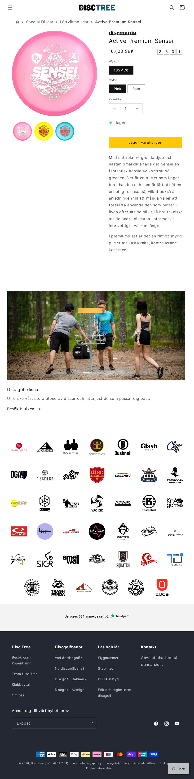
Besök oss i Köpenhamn (21, 660)
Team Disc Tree (25, 674)
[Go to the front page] (17, 22)
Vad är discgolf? (68, 658)
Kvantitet (116, 99)
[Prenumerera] (91, 723)
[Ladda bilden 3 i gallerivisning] (64, 131)
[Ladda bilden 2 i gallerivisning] (43, 131)
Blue (136, 89)
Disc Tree (37, 763)
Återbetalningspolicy (87, 763)
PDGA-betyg (108, 679)
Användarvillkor (144, 763)
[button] (10, 7)
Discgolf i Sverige (69, 690)
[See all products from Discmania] (145, 33)
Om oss (18, 695)
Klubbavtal (21, 684)
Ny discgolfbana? (69, 668)
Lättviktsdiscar (74, 21)
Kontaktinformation (99, 768)
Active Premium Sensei (118, 21)
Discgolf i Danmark (71, 679)
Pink (117, 89)
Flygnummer (108, 658)
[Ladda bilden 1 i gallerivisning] (22, 131)
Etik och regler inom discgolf (114, 693)
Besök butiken (20, 408)
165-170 (121, 70)
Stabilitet (105, 668)
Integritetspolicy (117, 763)
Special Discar (39, 21)
